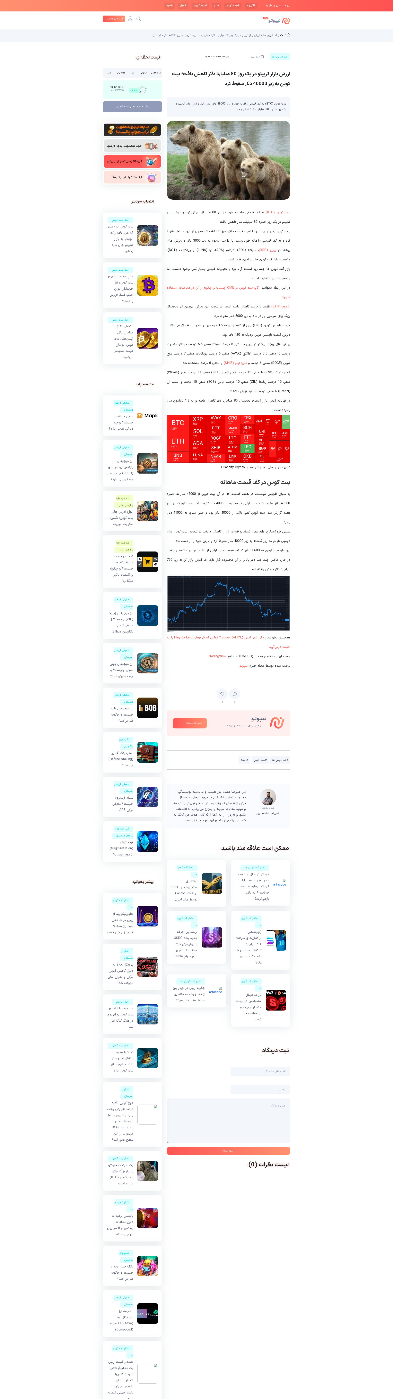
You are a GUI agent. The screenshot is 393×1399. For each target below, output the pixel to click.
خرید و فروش (132, 106)
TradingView (217, 656)
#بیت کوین (232, 5)
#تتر (216, 5)
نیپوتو (243, 665)
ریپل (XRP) (267, 250)
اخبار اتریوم (122, 1002)
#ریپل (183, 5)
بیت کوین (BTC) (278, 212)
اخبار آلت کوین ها (255, 868)
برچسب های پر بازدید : (277, 6)
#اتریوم (251, 5)
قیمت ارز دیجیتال (114, 19)
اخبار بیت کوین (120, 220)
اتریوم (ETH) (280, 306)
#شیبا (169, 5)
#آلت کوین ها (280, 760)
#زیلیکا (244, 760)
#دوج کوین (200, 5)
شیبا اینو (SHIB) (235, 363)
